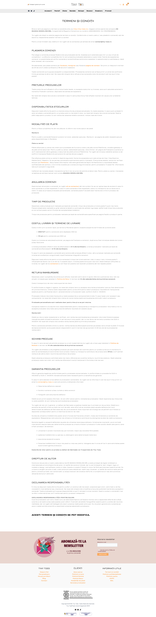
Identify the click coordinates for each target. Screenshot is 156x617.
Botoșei (81, 11)
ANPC (112, 578)
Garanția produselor (78, 583)
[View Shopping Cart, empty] (126, 4)
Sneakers (98, 11)
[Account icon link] (123, 4)
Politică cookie (111, 576)
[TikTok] (34, 11)
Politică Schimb (78, 576)
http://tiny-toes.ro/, (81, 29)
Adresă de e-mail (101, 542)
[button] (120, 4)
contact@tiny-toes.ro (46, 382)
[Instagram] (31, 11)
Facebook (63, 65)
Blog (44, 578)
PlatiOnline (44, 162)
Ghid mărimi (78, 572)
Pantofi (57, 11)
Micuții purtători (44, 576)
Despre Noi (44, 572)
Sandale (73, 11)
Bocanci (90, 11)
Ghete (64, 11)
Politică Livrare (78, 574)
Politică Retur (78, 578)
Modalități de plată (78, 581)
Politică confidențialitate (112, 574)
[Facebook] (29, 11)
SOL (111, 581)
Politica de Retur (63, 279)
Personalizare (44, 574)
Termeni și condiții (112, 572)
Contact (44, 581)
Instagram (72, 65)
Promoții (108, 11)
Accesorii (48, 11)
